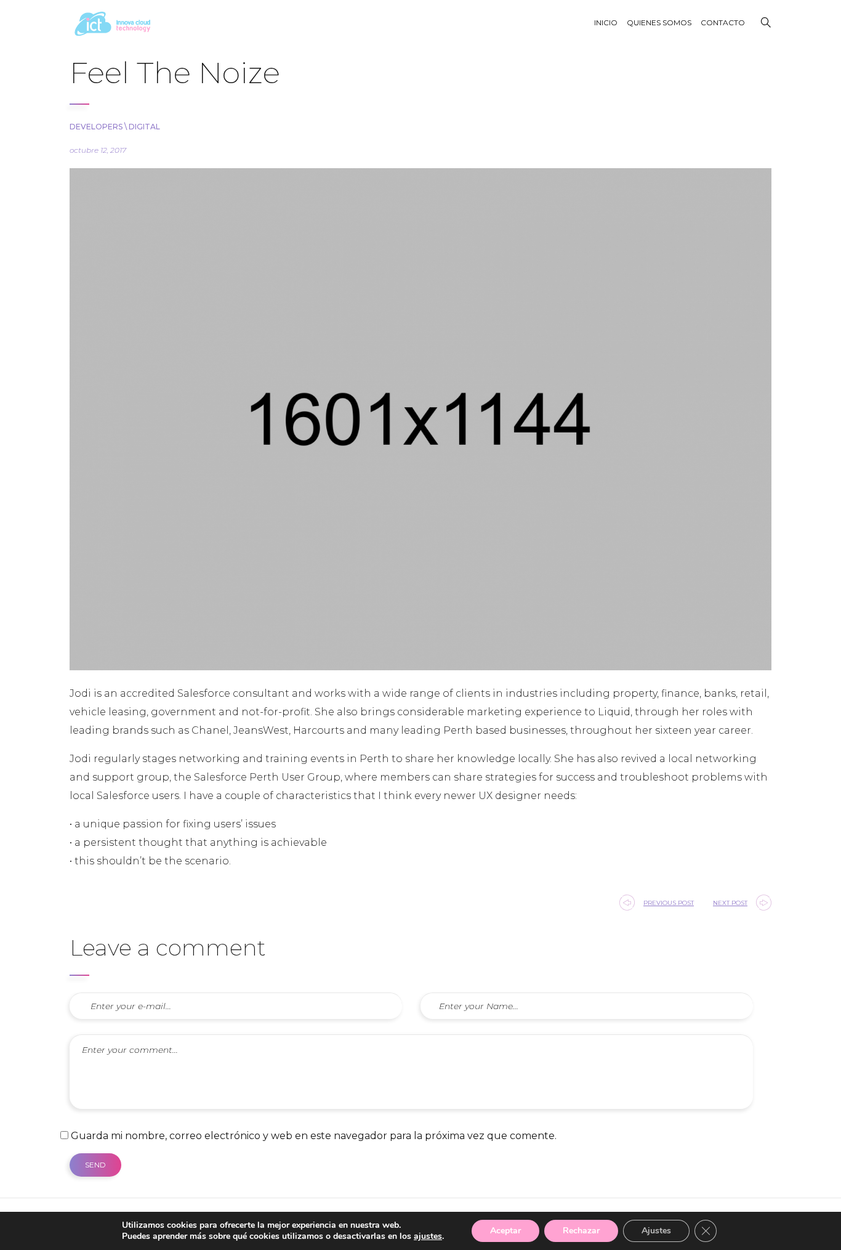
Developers (96, 126)
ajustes (428, 1236)
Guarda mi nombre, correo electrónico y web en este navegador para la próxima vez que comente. (314, 1136)
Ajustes (656, 1230)
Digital (144, 126)
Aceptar (505, 1230)
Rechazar (581, 1230)
